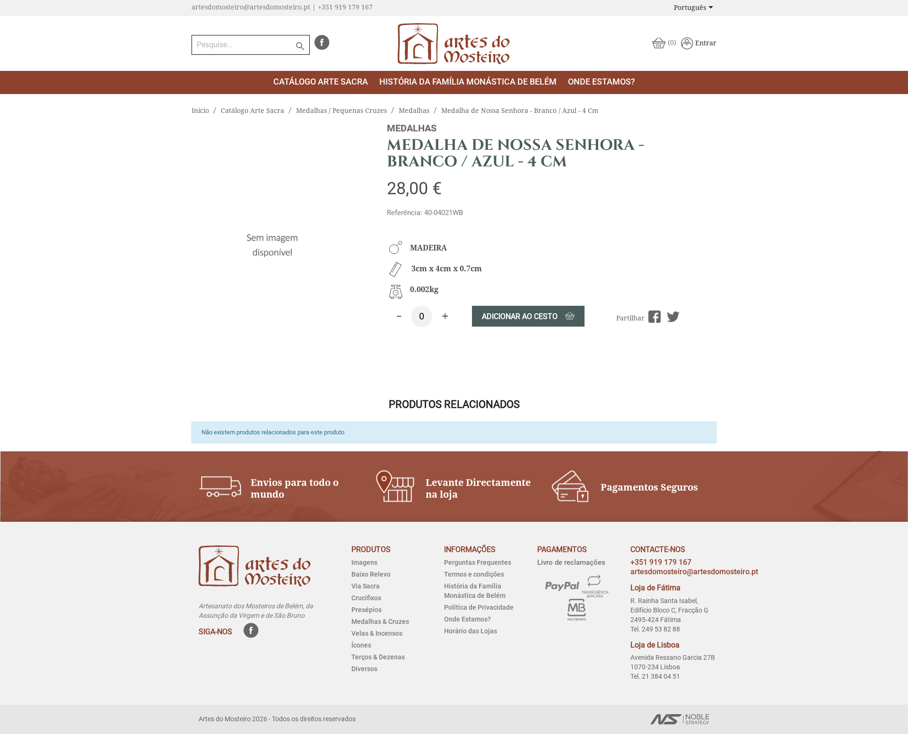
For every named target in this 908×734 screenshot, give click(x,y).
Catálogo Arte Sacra (320, 81)
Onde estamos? (601, 81)
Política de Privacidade (479, 607)
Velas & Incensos (376, 633)
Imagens (364, 562)
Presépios (366, 609)
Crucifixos (366, 598)
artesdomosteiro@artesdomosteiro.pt (694, 571)
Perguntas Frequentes (477, 562)
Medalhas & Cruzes (380, 621)
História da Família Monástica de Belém (468, 81)
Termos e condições (474, 574)
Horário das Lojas (470, 631)
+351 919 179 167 (660, 562)
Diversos (364, 669)
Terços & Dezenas (378, 657)
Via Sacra (365, 586)
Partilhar (654, 317)
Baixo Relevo (371, 574)
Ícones (361, 645)
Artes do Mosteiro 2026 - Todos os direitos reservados (277, 719)
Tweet (673, 317)
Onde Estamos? (467, 619)
